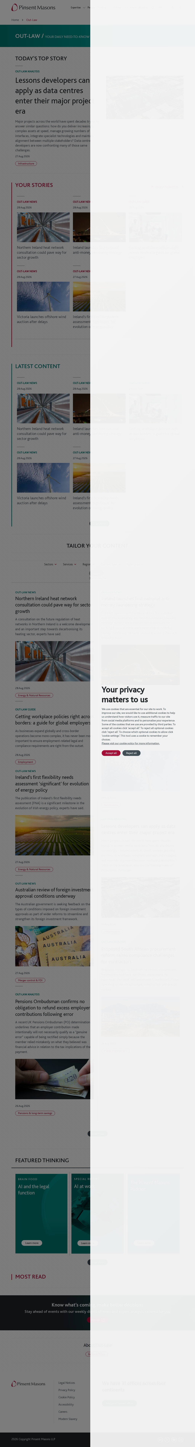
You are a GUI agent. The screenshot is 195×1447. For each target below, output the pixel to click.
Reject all (131, 753)
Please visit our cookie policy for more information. (131, 743)
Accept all (111, 753)
